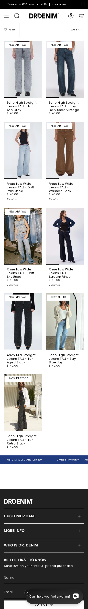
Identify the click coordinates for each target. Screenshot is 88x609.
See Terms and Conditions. (44, 351)
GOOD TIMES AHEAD (43, 333)
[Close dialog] (85, 248)
